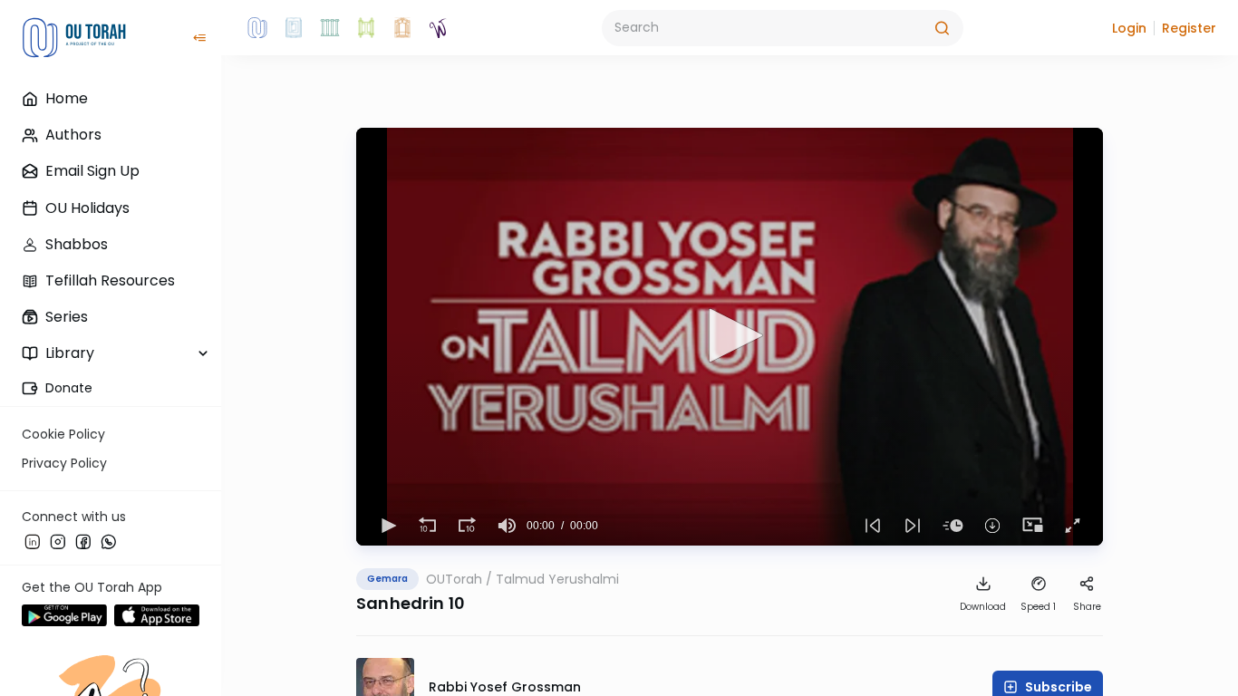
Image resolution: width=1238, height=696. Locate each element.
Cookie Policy (63, 434)
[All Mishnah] (293, 28)
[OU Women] (438, 28)
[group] (507, 526)
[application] (729, 337)
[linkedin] (33, 541)
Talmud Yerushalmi (557, 579)
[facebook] (83, 541)
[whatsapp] (109, 541)
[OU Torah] (257, 28)
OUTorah (454, 579)
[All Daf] (402, 28)
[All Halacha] (329, 28)
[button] (1129, 28)
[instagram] (58, 541)
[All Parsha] (366, 28)
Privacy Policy (64, 463)
